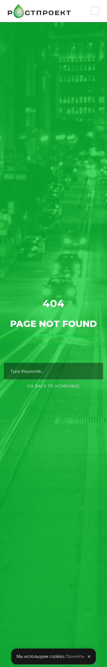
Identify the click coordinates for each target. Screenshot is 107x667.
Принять (74, 656)
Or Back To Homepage (53, 386)
